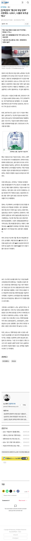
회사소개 (15, 535)
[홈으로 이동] (5, 2)
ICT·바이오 (4, 7)
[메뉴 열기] (21, 2)
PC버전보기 (16, 538)
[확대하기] (16, 47)
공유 (27, 24)
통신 (9, 7)
